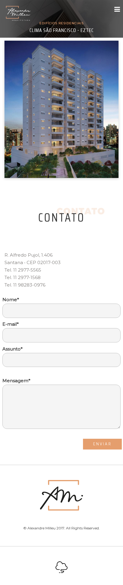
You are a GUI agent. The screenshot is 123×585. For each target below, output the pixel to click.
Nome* (10, 299)
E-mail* (10, 324)
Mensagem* (16, 380)
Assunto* (12, 349)
